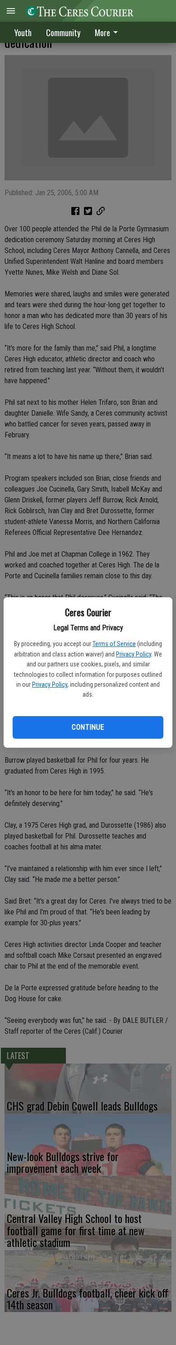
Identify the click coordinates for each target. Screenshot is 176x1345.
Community (63, 32)
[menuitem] (109, 32)
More (102, 32)
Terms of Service (114, 643)
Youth (23, 32)
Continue (88, 727)
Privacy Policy (133, 654)
